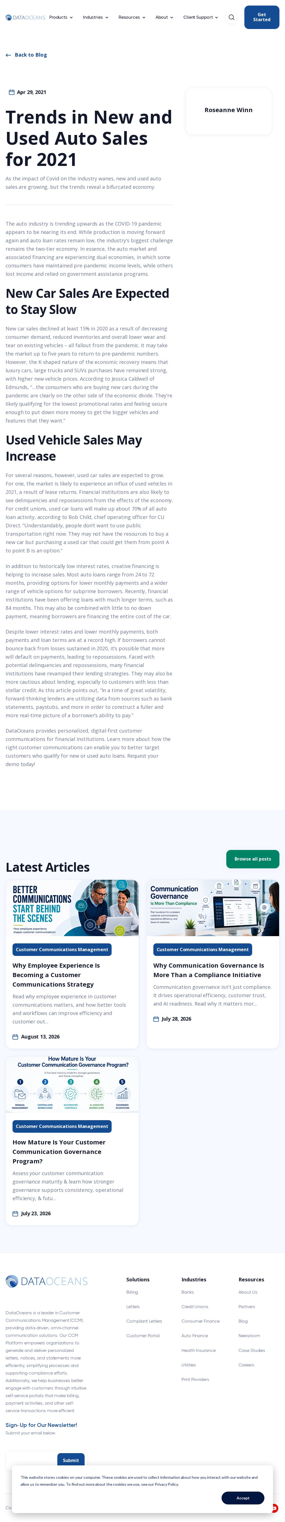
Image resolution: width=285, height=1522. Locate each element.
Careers (246, 1365)
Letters (133, 1306)
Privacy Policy (166, 1484)
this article (58, 690)
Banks (187, 1292)
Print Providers (195, 1379)
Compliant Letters (144, 1321)
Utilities (188, 1365)
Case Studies (252, 1350)
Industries (93, 17)
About (162, 17)
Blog (243, 1321)
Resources (129, 17)
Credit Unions (194, 1306)
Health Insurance (198, 1350)
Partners (247, 1306)
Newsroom (249, 1335)
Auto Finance (194, 1335)
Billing (132, 1292)
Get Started (262, 17)
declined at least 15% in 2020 (74, 328)
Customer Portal (143, 1335)
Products (58, 17)
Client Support (198, 17)
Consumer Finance (200, 1321)
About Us (248, 1292)
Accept (243, 1498)
